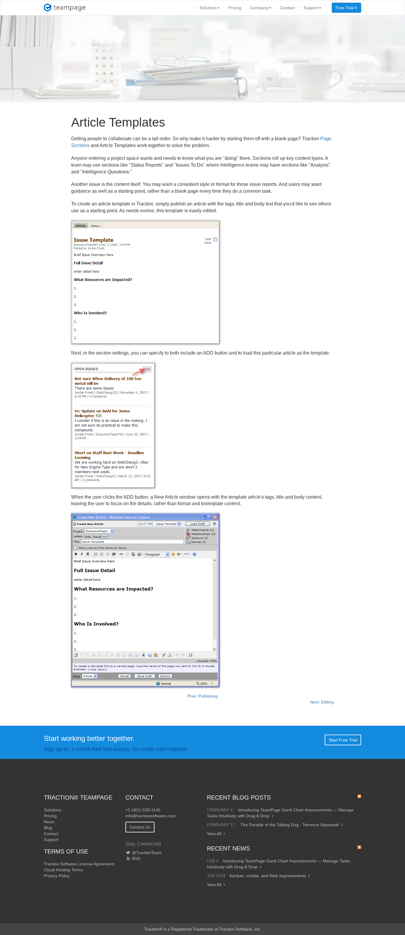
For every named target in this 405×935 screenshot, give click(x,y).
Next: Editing (322, 702)
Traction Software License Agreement (79, 863)
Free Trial (345, 7)
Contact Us (140, 827)
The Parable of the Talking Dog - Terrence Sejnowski (289, 824)
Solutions (208, 7)
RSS (135, 858)
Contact (287, 7)
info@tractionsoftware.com (150, 815)
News (49, 821)
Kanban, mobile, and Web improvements (267, 875)
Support (311, 7)
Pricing (235, 7)
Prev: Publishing (202, 696)
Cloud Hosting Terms (63, 869)
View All (214, 833)
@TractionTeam (146, 852)
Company (259, 7)
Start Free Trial (343, 740)
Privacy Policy (57, 875)
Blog (48, 827)
